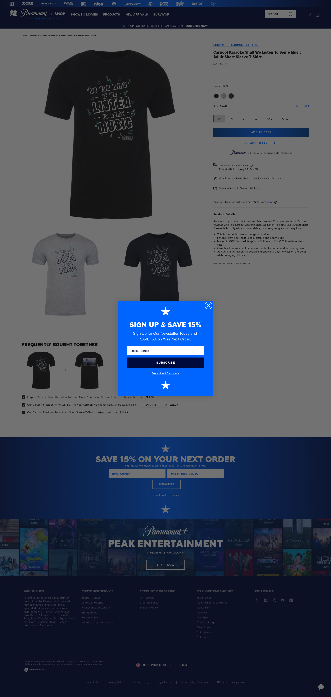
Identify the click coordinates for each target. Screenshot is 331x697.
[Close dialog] (208, 305)
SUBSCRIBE (165, 362)
